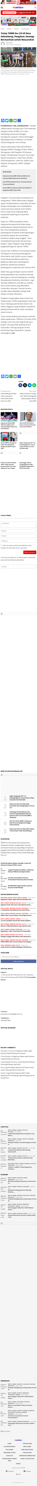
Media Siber (27, 1446)
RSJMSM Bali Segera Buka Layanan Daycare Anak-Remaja (20, 886)
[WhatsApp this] (34, 385)
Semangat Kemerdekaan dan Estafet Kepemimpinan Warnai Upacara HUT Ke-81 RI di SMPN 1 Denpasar (21, 814)
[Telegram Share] (30, 385)
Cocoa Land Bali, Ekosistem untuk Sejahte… (16, 921)
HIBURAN (24, 897)
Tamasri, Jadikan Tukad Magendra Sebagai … (20, 1168)
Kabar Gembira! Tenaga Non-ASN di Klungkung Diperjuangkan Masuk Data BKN (28, 396)
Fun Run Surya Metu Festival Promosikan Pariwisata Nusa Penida (20, 879)
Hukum (13, 945)
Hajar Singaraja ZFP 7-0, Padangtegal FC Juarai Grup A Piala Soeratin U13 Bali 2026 (27, 445)
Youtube (28, 1471)
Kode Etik (9, 1456)
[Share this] (20, 385)
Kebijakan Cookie (9, 1452)
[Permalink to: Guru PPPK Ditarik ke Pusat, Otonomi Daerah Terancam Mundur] (28, 416)
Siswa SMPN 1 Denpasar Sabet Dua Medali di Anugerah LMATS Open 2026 (9, 445)
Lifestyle (25, 1130)
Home (9, 1443)
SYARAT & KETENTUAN (27, 1459)
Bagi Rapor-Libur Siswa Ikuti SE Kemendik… (16, 931)
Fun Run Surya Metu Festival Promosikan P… (18, 1417)
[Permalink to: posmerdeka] (3, 44)
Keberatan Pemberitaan (27, 1456)
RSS (19, 1474)
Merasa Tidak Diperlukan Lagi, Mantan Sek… (16, 926)
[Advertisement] (18, 98)
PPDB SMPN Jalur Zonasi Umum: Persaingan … (17, 942)
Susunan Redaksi (9, 1446)
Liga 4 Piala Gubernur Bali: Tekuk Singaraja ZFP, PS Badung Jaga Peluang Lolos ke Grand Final (17, 1075)
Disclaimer (9, 1449)
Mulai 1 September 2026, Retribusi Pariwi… (20, 1406)
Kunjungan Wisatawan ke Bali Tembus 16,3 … (21, 1424)
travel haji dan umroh (8, 1062)
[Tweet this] (25, 385)
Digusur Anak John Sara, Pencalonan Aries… (16, 905)
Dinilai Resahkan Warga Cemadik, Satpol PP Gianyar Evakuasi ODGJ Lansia (16, 864)
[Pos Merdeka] (19, 7)
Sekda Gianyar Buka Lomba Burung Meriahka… (20, 1159)
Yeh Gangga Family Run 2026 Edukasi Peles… (20, 1209)
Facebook (11, 1471)
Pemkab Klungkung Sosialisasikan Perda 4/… (22, 1200)
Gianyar (19, 1130)
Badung (10, 897)
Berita (15, 897)
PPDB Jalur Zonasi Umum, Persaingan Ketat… (17, 915)
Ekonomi (12, 919)
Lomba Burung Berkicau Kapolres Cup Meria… (21, 1134)
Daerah (19, 897)
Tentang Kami (27, 1443)
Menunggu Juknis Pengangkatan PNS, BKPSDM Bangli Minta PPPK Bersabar (27, 465)
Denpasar (12, 903)
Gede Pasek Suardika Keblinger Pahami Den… (17, 947)
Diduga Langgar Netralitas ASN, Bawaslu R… (16, 936)
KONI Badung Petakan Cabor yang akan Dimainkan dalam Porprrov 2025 (8, 396)
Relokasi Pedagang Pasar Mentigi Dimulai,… (19, 1191)
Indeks (18, 1464)
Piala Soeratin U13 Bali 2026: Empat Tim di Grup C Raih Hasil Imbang (22, 830)
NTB (17, 934)
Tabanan (17, 919)
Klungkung (26, 1186)
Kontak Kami (27, 1452)
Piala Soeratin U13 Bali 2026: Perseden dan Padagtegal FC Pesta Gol (22, 806)
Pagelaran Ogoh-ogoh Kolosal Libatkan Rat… (17, 899)
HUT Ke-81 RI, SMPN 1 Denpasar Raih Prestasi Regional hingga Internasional (21, 823)
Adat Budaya (4, 897)
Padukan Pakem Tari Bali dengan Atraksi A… (22, 1143)
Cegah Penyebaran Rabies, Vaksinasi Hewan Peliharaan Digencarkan (21, 871)
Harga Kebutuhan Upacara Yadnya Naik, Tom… (22, 1216)
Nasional (18, 903)
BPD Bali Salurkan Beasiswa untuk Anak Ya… (22, 1182)
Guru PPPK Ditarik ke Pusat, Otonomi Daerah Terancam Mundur (27, 425)
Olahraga (24, 1412)
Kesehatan (31, 1410)
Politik (24, 903)
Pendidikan (25, 908)
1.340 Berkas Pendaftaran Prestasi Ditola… (16, 910)
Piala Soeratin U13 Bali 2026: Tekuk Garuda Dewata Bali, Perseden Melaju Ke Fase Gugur (8, 465)
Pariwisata (11, 1140)
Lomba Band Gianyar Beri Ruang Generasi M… (19, 1151)
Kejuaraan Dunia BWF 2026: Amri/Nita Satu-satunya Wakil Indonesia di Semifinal (9, 425)
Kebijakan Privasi (27, 1449)
